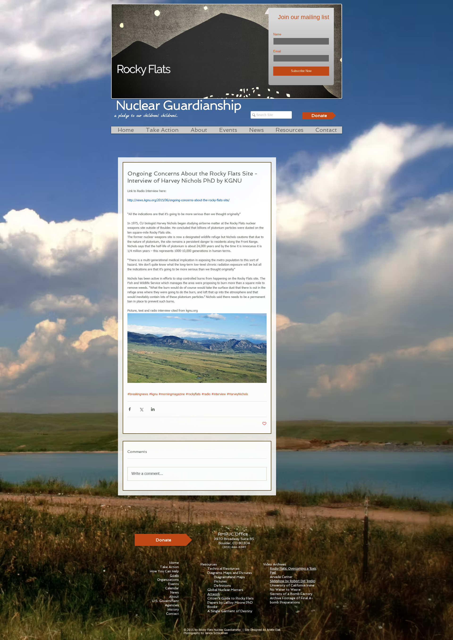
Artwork (213, 594)
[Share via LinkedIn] (153, 409)
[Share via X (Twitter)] (141, 409)
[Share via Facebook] (129, 409)
